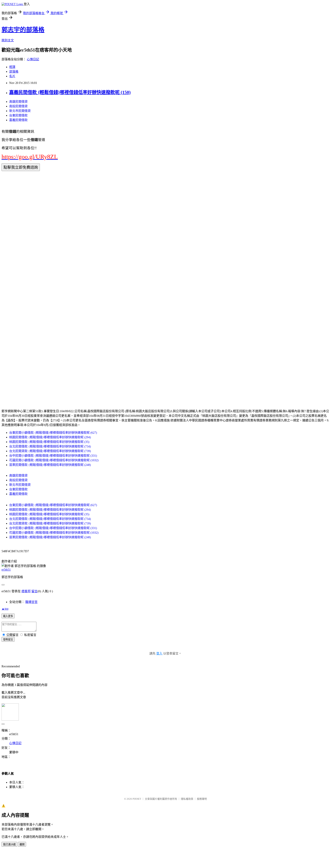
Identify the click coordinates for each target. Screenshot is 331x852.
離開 (22, 844)
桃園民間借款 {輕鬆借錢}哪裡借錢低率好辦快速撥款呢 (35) (49, 441)
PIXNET (137, 798)
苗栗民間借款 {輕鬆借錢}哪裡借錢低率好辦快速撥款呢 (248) (50, 464)
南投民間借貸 (18, 106)
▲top (5, 608)
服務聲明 (202, 798)
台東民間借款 (18, 115)
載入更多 (8, 616)
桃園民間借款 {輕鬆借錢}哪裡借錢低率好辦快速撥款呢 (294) (50, 437)
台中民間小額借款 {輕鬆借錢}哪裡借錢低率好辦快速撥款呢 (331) (53, 455)
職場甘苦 (31, 602)
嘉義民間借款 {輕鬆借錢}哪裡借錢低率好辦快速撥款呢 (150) (70, 92)
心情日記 (33, 59)
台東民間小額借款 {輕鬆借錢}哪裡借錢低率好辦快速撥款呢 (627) (53, 432)
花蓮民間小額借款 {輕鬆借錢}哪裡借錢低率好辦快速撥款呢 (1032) (53, 460)
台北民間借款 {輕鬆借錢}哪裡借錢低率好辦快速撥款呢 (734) (50, 446)
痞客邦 (26, 591)
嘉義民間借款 (18, 120)
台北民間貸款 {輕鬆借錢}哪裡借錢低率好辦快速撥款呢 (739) (50, 451)
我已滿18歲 (9, 844)
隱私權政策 (187, 798)
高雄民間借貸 (18, 101)
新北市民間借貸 (20, 110)
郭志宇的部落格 (23, 29)
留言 (34, 591)
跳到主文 (8, 40)
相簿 (12, 67)
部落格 (13, 71)
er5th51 (6, 569)
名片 (12, 76)
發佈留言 (8, 639)
